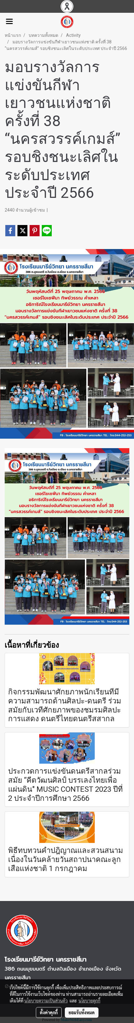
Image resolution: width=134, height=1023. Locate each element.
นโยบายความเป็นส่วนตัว (46, 1000)
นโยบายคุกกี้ (89, 1000)
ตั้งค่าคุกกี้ (49, 1012)
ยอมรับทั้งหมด (82, 1012)
